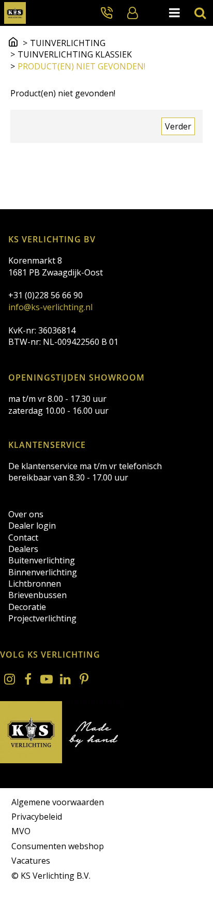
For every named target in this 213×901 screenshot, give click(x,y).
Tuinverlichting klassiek (75, 54)
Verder (178, 126)
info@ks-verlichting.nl (50, 307)
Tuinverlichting (67, 43)
